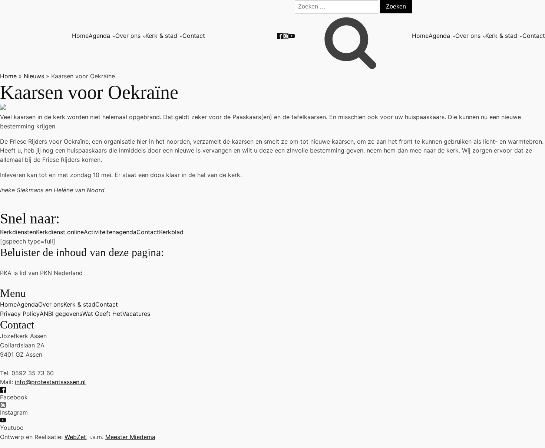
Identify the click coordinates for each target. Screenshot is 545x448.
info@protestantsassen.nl (50, 382)
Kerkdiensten (18, 232)
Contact (193, 35)
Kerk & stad (161, 35)
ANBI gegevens (61, 313)
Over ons (128, 35)
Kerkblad (171, 232)
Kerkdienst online (60, 232)
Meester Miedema (130, 437)
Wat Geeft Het (102, 313)
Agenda (99, 35)
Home (80, 35)
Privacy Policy (20, 313)
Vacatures (136, 313)
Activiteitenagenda (110, 232)
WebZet (75, 437)
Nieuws (34, 76)
